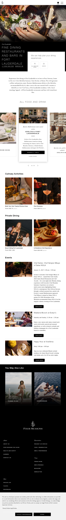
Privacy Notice (6, 508)
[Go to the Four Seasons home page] (2, 2)
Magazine (37, 468)
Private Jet (7, 482)
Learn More (33, 156)
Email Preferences (40, 450)
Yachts (5, 486)
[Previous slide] (28, 166)
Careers (6, 454)
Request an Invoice (40, 444)
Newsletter (38, 471)
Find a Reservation (40, 447)
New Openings (38, 465)
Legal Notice (13, 508)
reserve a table (33, 152)
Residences (7, 489)
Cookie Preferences (24, 514)
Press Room (38, 461)
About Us (6, 444)
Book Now (39, 306)
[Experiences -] (47, 388)
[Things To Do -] (18, 388)
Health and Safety (9, 450)
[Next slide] (38, 166)
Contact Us (19, 66)
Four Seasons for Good (11, 447)
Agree (42, 514)
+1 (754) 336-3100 (8, 66)
